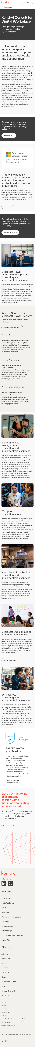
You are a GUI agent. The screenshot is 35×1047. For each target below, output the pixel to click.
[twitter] (10, 883)
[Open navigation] (33, 3)
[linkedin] (3, 883)
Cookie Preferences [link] (8, 1025)
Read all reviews (12, 783)
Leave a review (11, 780)
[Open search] (28, 3)
